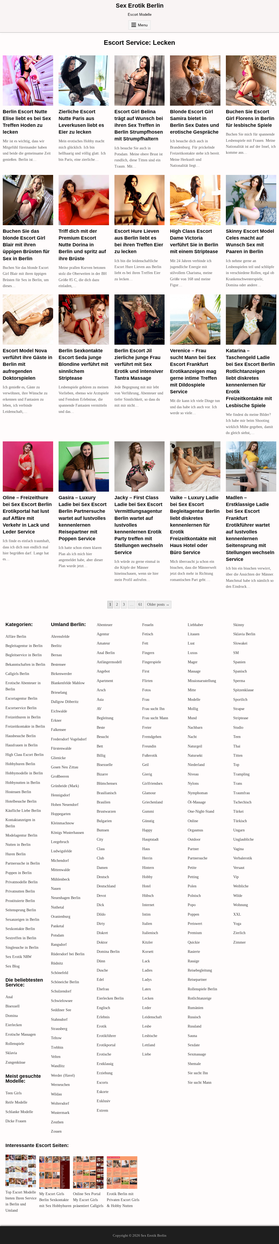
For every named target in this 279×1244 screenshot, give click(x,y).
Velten (55, 1057)
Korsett (147, 952)
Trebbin (57, 1047)
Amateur (103, 643)
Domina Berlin (108, 952)
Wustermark (60, 1113)
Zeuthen (57, 1122)
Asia (100, 700)
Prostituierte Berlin (20, 901)
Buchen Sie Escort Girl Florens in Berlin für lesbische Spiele (250, 118)
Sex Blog (12, 966)
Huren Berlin (15, 854)
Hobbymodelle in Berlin (24, 773)
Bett (100, 746)
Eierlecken (13, 1025)
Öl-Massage (197, 802)
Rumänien (195, 1008)
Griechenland (152, 802)
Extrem (102, 1110)
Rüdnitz (57, 963)
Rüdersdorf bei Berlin (67, 954)
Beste (101, 727)
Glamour (149, 793)
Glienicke (58, 758)
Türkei (238, 811)
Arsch (101, 690)
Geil (145, 765)
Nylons (193, 783)
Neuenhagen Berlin (65, 898)
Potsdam (57, 935)
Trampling (241, 774)
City (100, 839)
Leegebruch (60, 842)
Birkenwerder (61, 674)
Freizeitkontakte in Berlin (25, 726)
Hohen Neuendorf (64, 805)
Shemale (194, 1064)
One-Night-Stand (201, 811)
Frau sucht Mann (155, 718)
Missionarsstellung (202, 681)
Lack (146, 961)
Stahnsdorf (59, 1019)
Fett (145, 643)
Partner (193, 849)
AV (99, 709)
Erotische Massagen (20, 1034)
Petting (193, 877)
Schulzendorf (61, 991)
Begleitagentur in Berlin (24, 646)
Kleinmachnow (62, 823)
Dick (100, 905)
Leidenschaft (152, 1017)
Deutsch (103, 877)
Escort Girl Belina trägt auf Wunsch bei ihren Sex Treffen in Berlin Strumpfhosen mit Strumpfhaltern (138, 125)
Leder (146, 1008)
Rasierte (194, 952)
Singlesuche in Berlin (21, 947)
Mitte (192, 690)
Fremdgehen (151, 737)
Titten (237, 755)
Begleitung (105, 718)
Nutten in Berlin (18, 845)
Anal (9, 997)
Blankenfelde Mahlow (68, 683)
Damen (102, 868)
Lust (191, 643)
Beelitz (56, 646)
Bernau (56, 655)
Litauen (193, 634)
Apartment (105, 681)
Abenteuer (105, 625)
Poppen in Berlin (18, 873)
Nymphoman (198, 793)
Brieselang (59, 692)
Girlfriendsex (152, 783)
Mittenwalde (60, 870)
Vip (236, 877)
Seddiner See (61, 1010)
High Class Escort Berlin (24, 755)
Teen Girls (13, 1093)
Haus (146, 849)
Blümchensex (107, 783)
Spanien (239, 662)
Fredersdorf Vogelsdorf (69, 739)
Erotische (104, 1054)
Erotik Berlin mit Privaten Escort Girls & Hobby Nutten (123, 1200)
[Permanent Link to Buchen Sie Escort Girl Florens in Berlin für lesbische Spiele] (251, 80)
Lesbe (146, 1026)
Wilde (237, 896)
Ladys (146, 980)
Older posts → (158, 604)
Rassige (193, 961)
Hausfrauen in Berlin (21, 745)
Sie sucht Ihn (198, 1073)
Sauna (192, 1036)
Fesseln (147, 625)
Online (193, 821)
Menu (143, 25)
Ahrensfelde (60, 636)
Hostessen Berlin (18, 792)
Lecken (147, 998)
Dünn (101, 961)
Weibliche (240, 886)
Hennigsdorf (60, 795)
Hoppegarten (61, 814)
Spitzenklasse (243, 690)
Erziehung (105, 1073)
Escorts (102, 1082)
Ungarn (239, 830)
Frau (145, 700)
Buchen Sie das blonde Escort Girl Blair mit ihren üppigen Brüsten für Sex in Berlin (26, 244)
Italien (147, 924)
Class (101, 849)
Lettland (148, 1045)
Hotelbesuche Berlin (21, 801)
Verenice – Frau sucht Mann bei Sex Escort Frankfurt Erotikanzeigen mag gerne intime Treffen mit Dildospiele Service (193, 371)
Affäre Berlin (15, 636)
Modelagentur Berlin (21, 835)
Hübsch (148, 896)
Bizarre (102, 774)
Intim (146, 914)
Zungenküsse (15, 1062)
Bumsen (103, 830)
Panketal (57, 926)
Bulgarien (104, 821)
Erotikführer (106, 1036)
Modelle (194, 700)
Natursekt (195, 755)
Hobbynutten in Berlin (22, 783)
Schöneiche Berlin (65, 982)
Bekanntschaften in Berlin (25, 664)
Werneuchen (60, 1085)
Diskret (102, 933)
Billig (101, 755)
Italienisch (150, 933)
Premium (195, 933)
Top (236, 765)
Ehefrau (103, 989)
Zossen (56, 1131)
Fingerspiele (151, 662)
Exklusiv (103, 1101)
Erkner (56, 720)
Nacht (192, 737)
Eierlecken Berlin (110, 998)
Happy (147, 830)
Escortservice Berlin (21, 708)
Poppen (193, 914)
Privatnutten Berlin (20, 891)
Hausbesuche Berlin (20, 736)
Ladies (147, 970)
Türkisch (240, 821)
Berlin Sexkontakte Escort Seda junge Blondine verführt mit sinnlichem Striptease (83, 364)
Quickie (194, 942)
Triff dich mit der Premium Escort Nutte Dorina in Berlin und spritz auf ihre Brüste (82, 244)
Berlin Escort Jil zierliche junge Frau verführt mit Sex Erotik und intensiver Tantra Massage (138, 364)
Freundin (149, 746)
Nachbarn (195, 727)
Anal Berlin (106, 653)
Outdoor (194, 839)
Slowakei (240, 643)
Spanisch (240, 671)
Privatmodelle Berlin (21, 882)
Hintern (148, 868)
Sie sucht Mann (199, 1082)
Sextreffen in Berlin (20, 938)
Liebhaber (195, 625)
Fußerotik (149, 755)
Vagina (238, 849)
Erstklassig (105, 1064)
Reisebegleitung (200, 970)
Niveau (193, 774)
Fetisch (147, 634)
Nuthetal (57, 907)
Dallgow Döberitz (64, 702)
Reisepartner (197, 980)
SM (236, 653)
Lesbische (149, 1036)
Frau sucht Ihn (153, 709)
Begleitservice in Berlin (23, 655)
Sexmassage (197, 1054)
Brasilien (103, 802)
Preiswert (195, 924)
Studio (238, 727)
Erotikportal (106, 1045)
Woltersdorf (60, 1103)
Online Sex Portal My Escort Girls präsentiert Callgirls (88, 1200)
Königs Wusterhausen (67, 833)
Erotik (102, 1026)
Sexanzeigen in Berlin (22, 920)
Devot (101, 896)
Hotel (146, 886)
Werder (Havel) (63, 1075)
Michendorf (60, 861)
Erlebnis (103, 1017)
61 (140, 604)
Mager (193, 662)
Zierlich (239, 933)
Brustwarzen (106, 811)
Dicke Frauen (15, 1121)
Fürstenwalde (61, 748)
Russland (194, 1026)
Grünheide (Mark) (65, 786)
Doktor (102, 942)
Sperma (239, 681)
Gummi (148, 811)
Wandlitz (58, 1066)
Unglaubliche (243, 839)
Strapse (238, 709)
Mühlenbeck (60, 879)
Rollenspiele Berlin (202, 989)
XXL (237, 914)
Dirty (101, 924)
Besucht (103, 737)
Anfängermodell (109, 662)
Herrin (147, 858)
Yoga (237, 924)
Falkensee (58, 730)
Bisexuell (12, 1006)
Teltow (56, 1038)
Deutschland (106, 886)
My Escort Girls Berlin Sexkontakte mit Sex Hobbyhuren (55, 1200)
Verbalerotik (242, 858)
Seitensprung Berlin (20, 910)
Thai (236, 746)
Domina (11, 1016)
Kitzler (147, 942)
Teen (237, 737)
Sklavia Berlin (244, 634)
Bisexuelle (105, 765)
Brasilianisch (106, 793)
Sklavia (11, 1053)
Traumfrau (241, 793)
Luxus (192, 653)
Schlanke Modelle (19, 1112)
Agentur (103, 634)
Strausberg (59, 1029)
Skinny (238, 625)
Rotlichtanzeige (199, 998)
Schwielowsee (61, 1001)
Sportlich (240, 700)
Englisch (103, 1008)
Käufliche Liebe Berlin (23, 811)
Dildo (101, 914)
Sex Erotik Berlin (139, 5)
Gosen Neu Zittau (64, 767)
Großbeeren (60, 776)
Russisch (194, 1017)
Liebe (146, 1054)
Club (100, 858)
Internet (148, 905)
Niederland (196, 765)
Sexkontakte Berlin (20, 929)
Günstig (148, 821)
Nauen (56, 889)
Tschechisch (242, 802)
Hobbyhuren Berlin (20, 764)
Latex (146, 989)
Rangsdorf (59, 945)
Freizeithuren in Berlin (23, 717)
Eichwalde (59, 711)
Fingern (148, 653)
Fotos (146, 690)
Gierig (147, 774)
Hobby (147, 877)
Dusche (102, 970)
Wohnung (240, 905)
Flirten (147, 681)
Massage (194, 671)
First (145, 671)
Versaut (238, 868)
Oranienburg (60, 917)
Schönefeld (59, 973)
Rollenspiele (14, 1044)
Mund (192, 718)
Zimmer (239, 942)
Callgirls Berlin (17, 674)
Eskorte (102, 1092)
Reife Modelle (16, 1102)
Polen (192, 886)
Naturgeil (195, 746)
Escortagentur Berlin (21, 698)
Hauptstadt (150, 839)
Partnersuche (197, 858)
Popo (192, 905)
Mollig (193, 709)
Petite (192, 868)
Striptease (240, 718)
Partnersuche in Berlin (22, 863)
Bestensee (58, 664)
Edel (100, 980)
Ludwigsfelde (61, 851)
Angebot (103, 671)
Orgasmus (195, 830)
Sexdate (194, 1045)
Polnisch (194, 896)
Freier (146, 727)
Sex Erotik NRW (18, 957)
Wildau (56, 1094)
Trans (237, 783)
